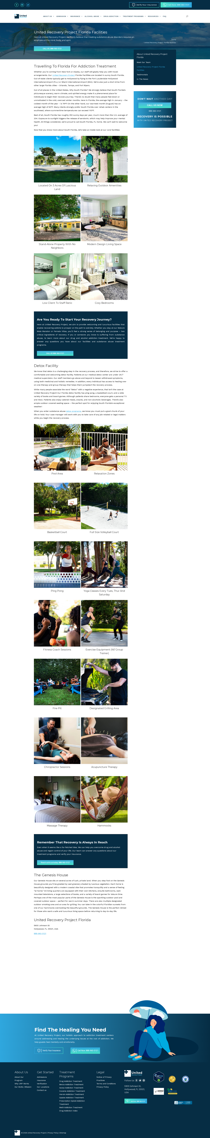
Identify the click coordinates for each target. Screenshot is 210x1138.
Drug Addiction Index (68, 1111)
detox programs (73, 411)
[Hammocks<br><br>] (104, 799)
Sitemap (63, 1133)
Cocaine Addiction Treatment (72, 1091)
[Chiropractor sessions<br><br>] (57, 740)
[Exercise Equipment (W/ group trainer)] (104, 623)
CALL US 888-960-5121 (55, 353)
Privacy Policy (102, 1087)
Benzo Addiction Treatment (71, 1084)
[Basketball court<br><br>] (57, 506)
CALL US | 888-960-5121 (52, 49)
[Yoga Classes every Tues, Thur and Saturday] (104, 564)
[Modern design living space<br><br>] (104, 218)
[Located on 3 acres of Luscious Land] (57, 159)
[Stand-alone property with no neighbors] (57, 218)
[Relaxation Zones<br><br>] (104, 447)
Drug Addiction (111, 16)
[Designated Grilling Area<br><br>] (104, 682)
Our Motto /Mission (23, 1087)
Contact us (41, 1090)
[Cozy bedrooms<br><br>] (104, 276)
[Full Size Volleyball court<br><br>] (104, 506)
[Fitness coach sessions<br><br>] (57, 623)
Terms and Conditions (106, 1084)
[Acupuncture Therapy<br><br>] (104, 740)
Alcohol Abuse (92, 16)
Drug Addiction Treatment (70, 1081)
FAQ (164, 16)
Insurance (75, 16)
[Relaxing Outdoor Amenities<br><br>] (104, 159)
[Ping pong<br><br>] (57, 564)
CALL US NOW (155, 105)
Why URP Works (22, 1084)
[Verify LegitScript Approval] (159, 1082)
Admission (61, 16)
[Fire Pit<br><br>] (57, 682)
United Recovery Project (63, 75)
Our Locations (43, 1087)
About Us (47, 16)
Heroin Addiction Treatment (71, 1094)
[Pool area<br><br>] (57, 447)
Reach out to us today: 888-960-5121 (55, 863)
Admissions (42, 1077)
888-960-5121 (40, 933)
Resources (153, 16)
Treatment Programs (133, 16)
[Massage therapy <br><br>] (57, 799)
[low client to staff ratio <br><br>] (57, 276)
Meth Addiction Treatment (70, 1107)
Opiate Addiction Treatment (71, 1098)
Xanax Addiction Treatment (71, 1088)
